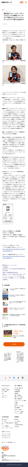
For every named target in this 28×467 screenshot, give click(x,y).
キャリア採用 (17, 421)
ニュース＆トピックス (6, 437)
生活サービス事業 (18, 409)
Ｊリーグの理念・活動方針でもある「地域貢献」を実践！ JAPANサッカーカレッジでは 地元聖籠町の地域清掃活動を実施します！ (7, 357)
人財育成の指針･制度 (19, 424)
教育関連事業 (17, 391)
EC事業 (16, 404)
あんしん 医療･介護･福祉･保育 (7, 423)
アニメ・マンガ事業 (18, 413)
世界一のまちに (5, 419)
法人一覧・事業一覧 (18, 388)
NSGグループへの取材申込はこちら (8, 442)
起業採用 (16, 422)
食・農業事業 (17, 407)
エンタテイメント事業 (19, 411)
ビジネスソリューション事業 (20, 400)
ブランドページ (5, 395)
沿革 (2, 393)
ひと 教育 (4, 421)
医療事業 (16, 393)
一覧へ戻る (14, 344)
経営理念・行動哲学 (5, 389)
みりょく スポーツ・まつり (7, 427)
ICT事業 (16, 402)
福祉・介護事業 (18, 395)
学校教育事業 (17, 389)
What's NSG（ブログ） (6, 435)
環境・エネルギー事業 (19, 405)
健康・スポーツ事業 (18, 397)
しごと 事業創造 (5, 425)
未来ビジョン (4, 397)
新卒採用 (16, 419)
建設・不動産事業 (18, 398)
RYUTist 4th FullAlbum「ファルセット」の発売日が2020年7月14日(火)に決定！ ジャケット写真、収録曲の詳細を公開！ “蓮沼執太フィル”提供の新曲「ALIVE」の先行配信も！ (20, 357)
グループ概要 (4, 391)
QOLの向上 (17, 426)
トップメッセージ (5, 388)
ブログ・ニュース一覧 (6, 434)
